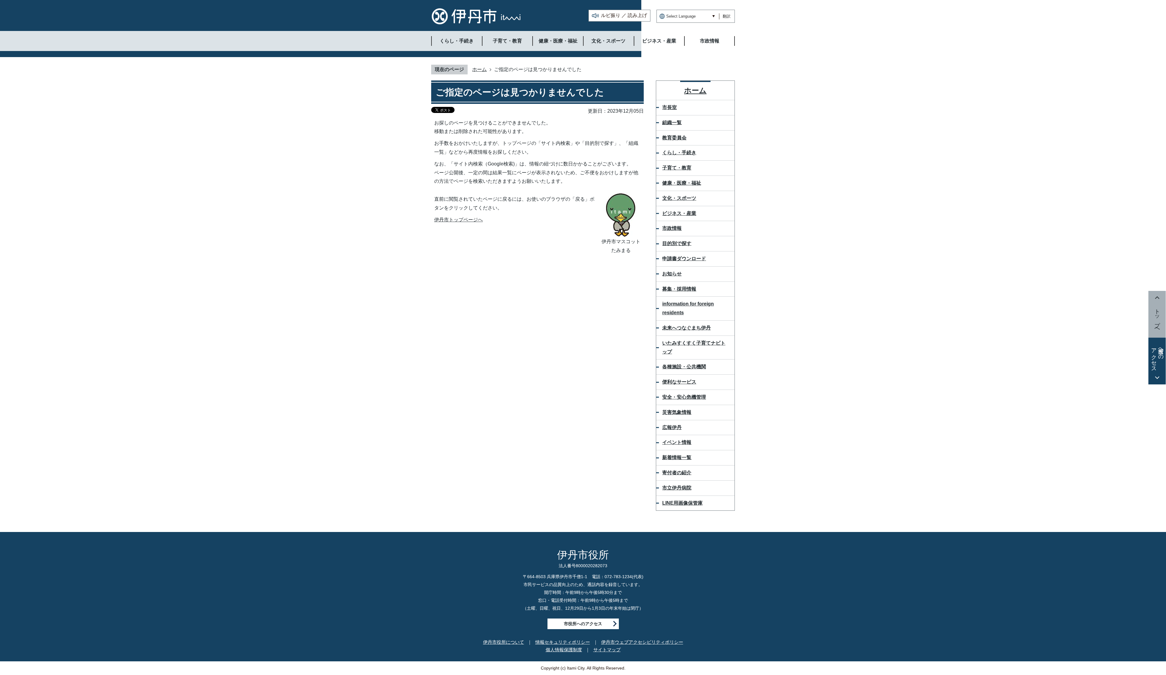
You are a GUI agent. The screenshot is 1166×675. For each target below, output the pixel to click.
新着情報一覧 (676, 457)
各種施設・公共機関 (684, 366)
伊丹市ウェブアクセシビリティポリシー (642, 642)
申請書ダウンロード (684, 258)
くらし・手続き (679, 152)
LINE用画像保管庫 (682, 503)
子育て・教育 (676, 167)
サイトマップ (607, 649)
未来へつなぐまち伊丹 (686, 327)
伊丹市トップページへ (458, 219)
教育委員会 (674, 137)
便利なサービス (679, 381)
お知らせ (672, 273)
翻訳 (727, 16)
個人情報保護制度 (564, 649)
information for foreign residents (688, 308)
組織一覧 (672, 122)
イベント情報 (676, 442)
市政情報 (672, 228)
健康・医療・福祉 (681, 183)
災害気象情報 (676, 412)
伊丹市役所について (503, 642)
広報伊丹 (672, 427)
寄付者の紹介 (676, 472)
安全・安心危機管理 (684, 397)
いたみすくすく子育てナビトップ (693, 347)
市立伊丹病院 (676, 487)
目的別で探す (676, 243)
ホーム (479, 69)
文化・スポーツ (679, 198)
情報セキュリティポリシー (562, 642)
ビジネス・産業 (679, 213)
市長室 (669, 107)
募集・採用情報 (679, 288)
